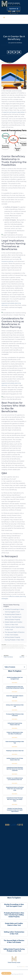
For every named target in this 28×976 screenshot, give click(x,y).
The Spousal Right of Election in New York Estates (14, 941)
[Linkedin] (15, 13)
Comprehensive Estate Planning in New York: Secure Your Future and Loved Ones (15, 769)
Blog (7, 42)
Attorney (22, 966)
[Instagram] (17, 13)
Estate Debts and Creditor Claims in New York (14, 924)
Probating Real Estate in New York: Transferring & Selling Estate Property (13, 617)
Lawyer (15, 4)
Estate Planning (14, 3)
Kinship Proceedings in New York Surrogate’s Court (14, 905)
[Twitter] (12, 13)
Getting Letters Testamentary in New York (14, 933)
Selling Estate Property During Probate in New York (14, 950)
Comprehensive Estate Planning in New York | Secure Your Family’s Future (15, 799)
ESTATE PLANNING (6, 62)
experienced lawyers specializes (14, 112)
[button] (4, 17)
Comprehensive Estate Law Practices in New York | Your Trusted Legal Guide (15, 789)
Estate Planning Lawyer (14, 962)
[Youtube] (14, 13)
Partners (26, 966)
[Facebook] (10, 13)
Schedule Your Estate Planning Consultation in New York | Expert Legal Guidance (15, 810)
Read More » (15, 682)
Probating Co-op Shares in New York (14, 750)
